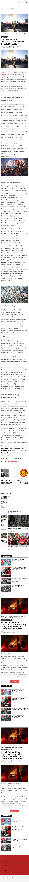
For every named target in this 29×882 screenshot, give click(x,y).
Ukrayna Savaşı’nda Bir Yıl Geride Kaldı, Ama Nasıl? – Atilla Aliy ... (18, 529)
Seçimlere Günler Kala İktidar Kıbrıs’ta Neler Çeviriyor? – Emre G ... (3, 524)
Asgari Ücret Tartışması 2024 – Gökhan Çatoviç (4, 503)
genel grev (14, 461)
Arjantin (10, 461)
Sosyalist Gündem (11, 46)
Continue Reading (14, 681)
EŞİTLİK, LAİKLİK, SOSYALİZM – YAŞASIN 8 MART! (4, 541)
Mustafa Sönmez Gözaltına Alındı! (16, 511)
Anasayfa (3, 33)
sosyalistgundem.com (7, 72)
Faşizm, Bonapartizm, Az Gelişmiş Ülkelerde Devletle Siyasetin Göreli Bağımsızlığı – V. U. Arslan (19, 568)
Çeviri (3, 619)
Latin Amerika (8, 33)
